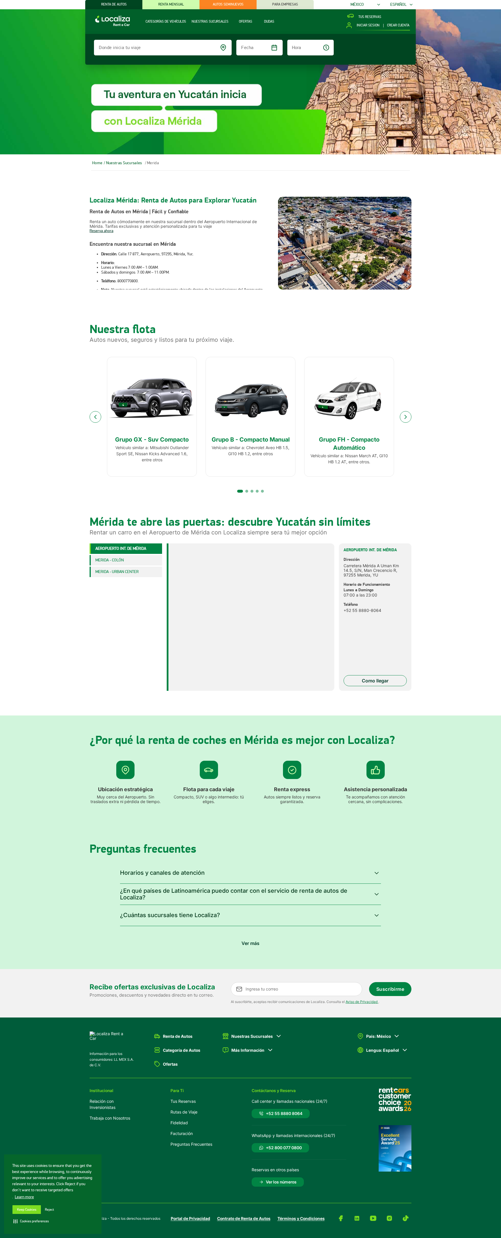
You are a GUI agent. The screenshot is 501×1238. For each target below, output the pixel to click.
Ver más (250, 943)
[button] (250, 873)
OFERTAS (245, 21)
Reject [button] (49, 1210)
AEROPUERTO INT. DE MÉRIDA (120, 548)
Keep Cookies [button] (26, 1210)
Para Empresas (285, 4)
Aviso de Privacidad (362, 1002)
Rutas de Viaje (183, 1111)
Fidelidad (179, 1122)
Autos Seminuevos (228, 4)
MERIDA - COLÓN (109, 560)
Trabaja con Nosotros (110, 1118)
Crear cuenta (398, 26)
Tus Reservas (183, 1101)
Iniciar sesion (368, 26)
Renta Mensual (171, 4)
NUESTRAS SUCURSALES (210, 21)
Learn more (24, 1196)
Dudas (269, 21)
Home (97, 162)
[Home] (107, 25)
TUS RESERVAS (369, 17)
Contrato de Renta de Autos (244, 1218)
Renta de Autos (114, 4)
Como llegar (375, 681)
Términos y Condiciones (301, 1218)
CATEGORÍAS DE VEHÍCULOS (166, 21)
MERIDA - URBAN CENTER (117, 571)
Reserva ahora (101, 230)
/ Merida (152, 162)
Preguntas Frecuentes (191, 1144)
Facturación (181, 1133)
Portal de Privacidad (190, 1218)
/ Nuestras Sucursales (123, 162)
